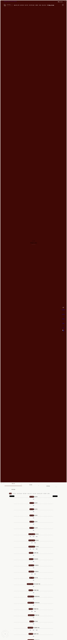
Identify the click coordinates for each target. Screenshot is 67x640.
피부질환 (44, 493)
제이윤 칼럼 (13, 489)
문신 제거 (14, 493)
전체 (10, 493)
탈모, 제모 (34, 493)
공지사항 (30, 484)
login (50, 5)
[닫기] (65, 1)
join (53, 5)
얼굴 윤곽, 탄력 (39, 493)
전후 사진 (13, 483)
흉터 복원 (24, 493)
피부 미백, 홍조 (19, 493)
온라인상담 (48, 486)
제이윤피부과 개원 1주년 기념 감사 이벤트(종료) (10, 1)
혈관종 (48, 493)
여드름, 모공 (29, 493)
